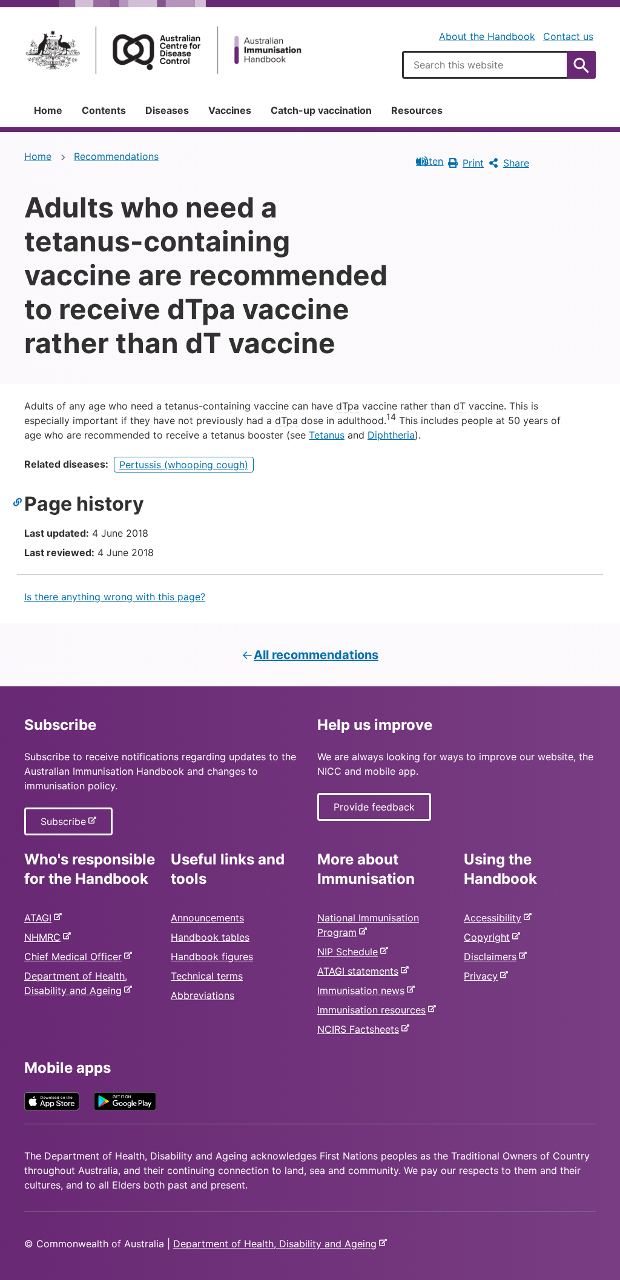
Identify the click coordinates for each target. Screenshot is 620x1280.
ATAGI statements (360, 971)
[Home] (163, 50)
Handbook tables (210, 937)
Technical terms (207, 976)
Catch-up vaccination (321, 110)
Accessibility (495, 918)
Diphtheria (391, 435)
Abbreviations (202, 995)
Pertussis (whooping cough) (183, 465)
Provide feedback (374, 807)
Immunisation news (363, 990)
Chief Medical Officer (75, 956)
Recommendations (116, 156)
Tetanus (327, 435)
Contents (104, 110)
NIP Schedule (350, 952)
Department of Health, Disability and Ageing (277, 1244)
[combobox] (499, 65)
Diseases (167, 110)
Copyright (489, 937)
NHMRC (44, 937)
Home (48, 110)
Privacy (483, 976)
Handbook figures (212, 956)
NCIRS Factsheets (360, 1029)
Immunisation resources (373, 1010)
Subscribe (66, 825)
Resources (417, 110)
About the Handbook (487, 36)
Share (516, 163)
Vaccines (229, 110)
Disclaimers (492, 956)
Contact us (568, 36)
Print (473, 163)
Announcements (207, 918)
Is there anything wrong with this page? (114, 597)
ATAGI (40, 918)
